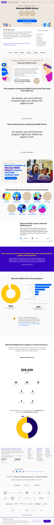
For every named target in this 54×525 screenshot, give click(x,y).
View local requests (41, 44)
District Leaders (29, 476)
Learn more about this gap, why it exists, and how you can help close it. (29, 324)
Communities (47, 451)
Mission (29, 450)
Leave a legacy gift (40, 459)
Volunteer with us (39, 458)
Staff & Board (30, 455)
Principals (22, 476)
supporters (4, 459)
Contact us (47, 456)
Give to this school (27, 21)
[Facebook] (20, 471)
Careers (29, 456)
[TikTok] (23, 471)
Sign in (52, 2)
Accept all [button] (47, 521)
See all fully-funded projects (27, 152)
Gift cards (38, 453)
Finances (29, 454)
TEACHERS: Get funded (25, 2)
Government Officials (41, 476)
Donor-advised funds (40, 454)
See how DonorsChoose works (27, 264)
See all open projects (27, 118)
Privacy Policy (13, 523)
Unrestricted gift (39, 460)
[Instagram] (13, 471)
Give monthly (39, 456)
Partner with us (33, 2)
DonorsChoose (4, 2)
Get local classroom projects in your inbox (35, 471)
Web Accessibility (31, 458)
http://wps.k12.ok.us (42, 45)
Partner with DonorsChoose (27, 515)
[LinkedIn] (16, 471)
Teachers (29, 52)
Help (43, 2)
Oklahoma (20, 5)
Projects (22, 52)
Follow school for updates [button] (43, 30)
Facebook (25, 238)
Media (46, 453)
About (10, 52)
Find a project (39, 450)
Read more (33, 75)
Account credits (39, 451)
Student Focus (30, 453)
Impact (16, 52)
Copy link (50, 241)
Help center (47, 450)
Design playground (48, 455)
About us (39, 2)
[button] (36, 241)
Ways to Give (39, 449)
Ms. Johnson (16, 78)
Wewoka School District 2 (30, 5)
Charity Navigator (4, 456)
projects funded (17, 459)
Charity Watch (20, 455)
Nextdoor (48, 238)
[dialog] (27, 521)
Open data (47, 454)
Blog (49, 453)
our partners (39, 479)
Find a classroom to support (14, 2)
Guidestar (10, 456)
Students (36, 52)
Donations (42, 52)
